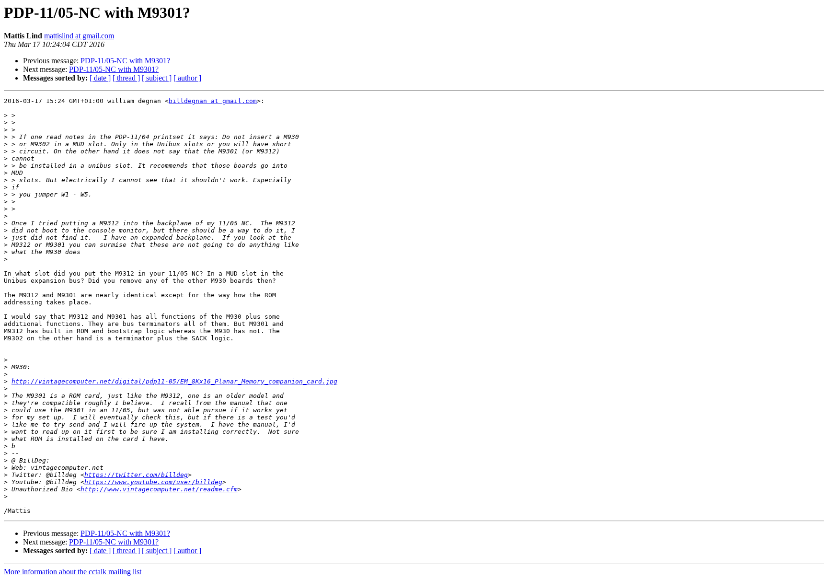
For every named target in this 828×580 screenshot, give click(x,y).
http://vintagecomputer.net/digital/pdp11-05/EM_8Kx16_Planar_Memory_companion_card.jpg (174, 381)
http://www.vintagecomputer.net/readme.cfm (159, 489)
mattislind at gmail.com (79, 36)
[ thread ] (126, 78)
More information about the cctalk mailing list (72, 572)
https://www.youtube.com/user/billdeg (153, 482)
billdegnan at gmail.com (213, 100)
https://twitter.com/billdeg (136, 474)
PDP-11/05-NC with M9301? (125, 61)
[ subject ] (157, 78)
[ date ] (100, 78)
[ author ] (187, 78)
